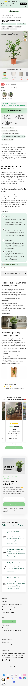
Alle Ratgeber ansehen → (6, 267)
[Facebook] (2, 660)
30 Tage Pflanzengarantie (11, 273)
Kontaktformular (7, 639)
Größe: (3, 90)
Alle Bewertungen (14, 448)
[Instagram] (6, 660)
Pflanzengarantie (7, 628)
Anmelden (14, 504)
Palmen (11, 15)
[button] (13, 444)
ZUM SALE (23, 3)
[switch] (3, 684)
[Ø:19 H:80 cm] (4, 94)
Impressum (5, 601)
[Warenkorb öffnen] (26, 11)
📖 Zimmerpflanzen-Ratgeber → (10, 264)
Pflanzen (7, 15)
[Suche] (23, 11)
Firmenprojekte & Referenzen (10, 645)
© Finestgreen (14, 666)
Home (3, 15)
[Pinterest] (9, 660)
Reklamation (5, 625)
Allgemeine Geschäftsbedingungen (12, 604)
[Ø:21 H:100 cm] (10, 94)
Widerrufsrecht (6, 610)
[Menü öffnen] (2, 11)
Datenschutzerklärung (8, 607)
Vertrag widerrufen (9, 621)
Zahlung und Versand (8, 612)
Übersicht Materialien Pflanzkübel (11, 631)
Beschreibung (5, 144)
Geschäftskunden (7, 642)
